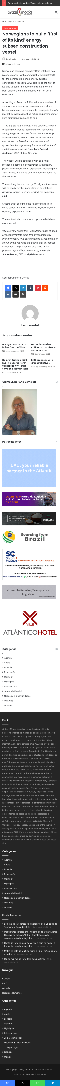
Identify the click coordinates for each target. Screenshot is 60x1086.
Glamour (8, 677)
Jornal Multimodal (13, 691)
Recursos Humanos (12, 993)
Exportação (9, 672)
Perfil (4, 983)
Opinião (8, 705)
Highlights (9, 681)
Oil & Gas (8, 700)
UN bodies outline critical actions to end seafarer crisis (43, 347)
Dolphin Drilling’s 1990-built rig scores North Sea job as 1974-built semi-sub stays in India (15, 364)
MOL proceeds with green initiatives (42, 361)
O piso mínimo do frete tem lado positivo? (24, 959)
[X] (15, 288)
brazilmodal (11, 59)
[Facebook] (8, 288)
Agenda (8, 658)
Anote (7, 662)
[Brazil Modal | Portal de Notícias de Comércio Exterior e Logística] (20, 11)
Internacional (17, 21)
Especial (8, 667)
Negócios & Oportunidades (17, 696)
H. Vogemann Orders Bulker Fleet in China (14, 346)
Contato (6, 978)
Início (7, 21)
